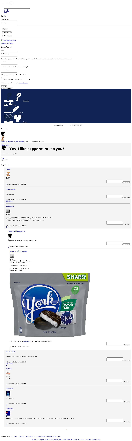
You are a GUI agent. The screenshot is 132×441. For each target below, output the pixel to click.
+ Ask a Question (76, 125)
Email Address (5, 19)
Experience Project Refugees (53, 439)
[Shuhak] (3, 140)
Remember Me (8, 36)
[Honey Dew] (3, 135)
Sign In (5, 29)
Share (2, 158)
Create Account (7, 32)
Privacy (15, 436)
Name (2, 50)
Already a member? (6, 88)
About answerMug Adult (69, 439)
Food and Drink (20, 141)
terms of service (23, 83)
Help (5, 12)
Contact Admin (51, 436)
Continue (3, 86)
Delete (10, 201)
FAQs (32, 436)
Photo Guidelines (40, 436)
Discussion (4, 141)
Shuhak (8, 169)
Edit (7, 201)
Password (3, 23)
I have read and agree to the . (15, 83)
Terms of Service (23, 436)
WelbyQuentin (10, 206)
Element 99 (9, 388)
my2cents (8, 368)
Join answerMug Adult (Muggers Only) (89, 439)
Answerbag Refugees (38, 439)
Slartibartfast (9, 409)
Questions (11, 141)
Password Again (5, 70)
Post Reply (127, 182)
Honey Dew (5, 145)
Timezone (3, 78)
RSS (59, 436)
